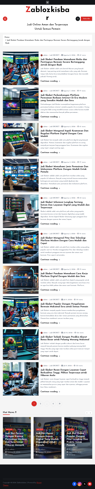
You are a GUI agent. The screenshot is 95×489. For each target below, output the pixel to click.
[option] (17, 438)
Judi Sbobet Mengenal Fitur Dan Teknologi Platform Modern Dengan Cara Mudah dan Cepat (64, 241)
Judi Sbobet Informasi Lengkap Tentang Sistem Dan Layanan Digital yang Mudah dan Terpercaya (65, 205)
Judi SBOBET (54, 55)
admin (45, 55)
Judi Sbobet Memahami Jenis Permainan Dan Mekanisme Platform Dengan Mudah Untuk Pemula (64, 169)
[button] (87, 413)
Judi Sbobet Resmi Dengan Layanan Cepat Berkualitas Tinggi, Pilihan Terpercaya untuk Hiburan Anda (64, 373)
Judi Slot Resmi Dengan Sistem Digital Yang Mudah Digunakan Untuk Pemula (47, 439)
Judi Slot (9, 429)
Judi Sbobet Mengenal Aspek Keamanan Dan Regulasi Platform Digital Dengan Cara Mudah (64, 133)
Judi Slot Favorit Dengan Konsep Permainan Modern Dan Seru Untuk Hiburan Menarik (16, 439)
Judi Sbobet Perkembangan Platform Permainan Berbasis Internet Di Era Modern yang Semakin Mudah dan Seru (64, 98)
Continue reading (49, 81)
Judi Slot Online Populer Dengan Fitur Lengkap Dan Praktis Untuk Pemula (77, 439)
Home (7, 37)
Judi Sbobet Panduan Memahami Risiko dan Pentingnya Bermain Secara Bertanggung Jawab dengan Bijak (64, 62)
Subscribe (86, 18)
